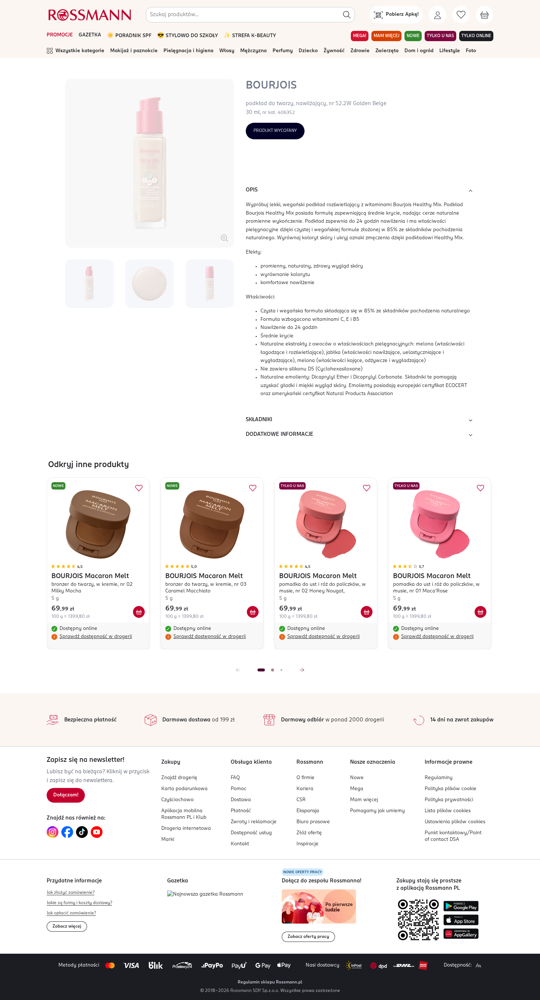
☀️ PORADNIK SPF (129, 35)
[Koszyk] (484, 15)
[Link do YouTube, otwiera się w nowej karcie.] (96, 832)
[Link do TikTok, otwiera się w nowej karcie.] (82, 832)
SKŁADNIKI (259, 419)
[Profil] (437, 15)
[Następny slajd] (302, 670)
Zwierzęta (387, 51)
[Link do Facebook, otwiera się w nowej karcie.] (67, 832)
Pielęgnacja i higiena (188, 51)
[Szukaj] (346, 14)
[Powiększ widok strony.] (478, 965)
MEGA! (359, 36)
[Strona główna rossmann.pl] (89, 15)
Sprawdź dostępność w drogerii (96, 636)
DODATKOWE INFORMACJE (279, 434)
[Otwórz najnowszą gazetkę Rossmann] (205, 894)
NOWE (413, 36)
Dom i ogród (418, 51)
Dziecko (308, 51)
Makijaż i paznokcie (134, 51)
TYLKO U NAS (440, 36)
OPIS (252, 190)
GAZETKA (90, 35)
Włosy (226, 51)
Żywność (334, 51)
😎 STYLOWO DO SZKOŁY (187, 35)
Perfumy (283, 51)
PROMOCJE (60, 35)
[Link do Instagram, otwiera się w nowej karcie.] (52, 832)
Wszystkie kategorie (79, 51)
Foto (471, 51)
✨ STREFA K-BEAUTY (250, 35)
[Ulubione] (461, 15)
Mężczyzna (253, 51)
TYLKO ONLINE (476, 36)
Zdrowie (360, 51)
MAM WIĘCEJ (386, 36)
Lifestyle (449, 51)
